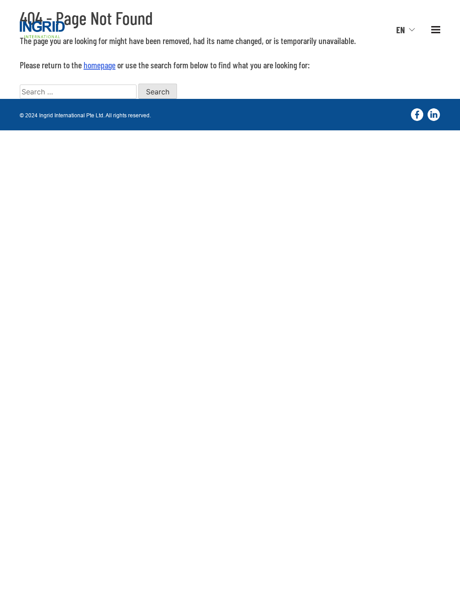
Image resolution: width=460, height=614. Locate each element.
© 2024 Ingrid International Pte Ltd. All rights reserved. (85, 115)
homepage (99, 64)
